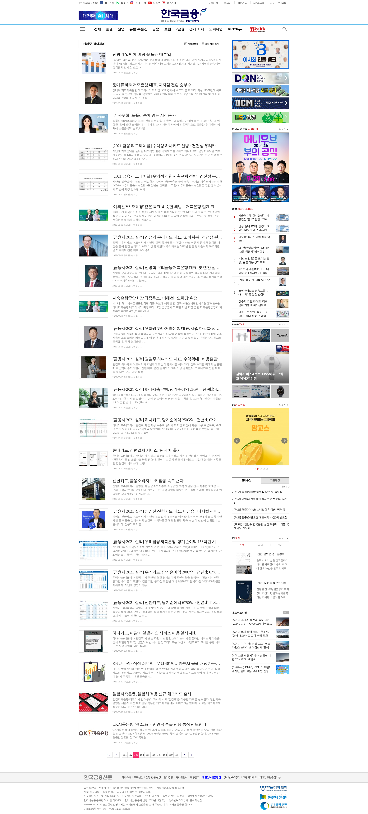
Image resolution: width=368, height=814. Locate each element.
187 (159, 754)
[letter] (169, 2)
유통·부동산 (138, 29)
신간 (279, 544)
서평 (260, 544)
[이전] (117, 755)
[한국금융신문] (88, 2)
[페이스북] (107, 2)
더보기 (282, 129)
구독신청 (213, 2)
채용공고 (194, 777)
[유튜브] (153, 2)
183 (136, 754)
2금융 (180, 29)
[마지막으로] (191, 755)
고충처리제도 (250, 777)
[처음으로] (110, 755)
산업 (121, 29)
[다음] (184, 755)
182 (130, 754)
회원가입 (242, 2)
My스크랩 (258, 2)
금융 (155, 29)
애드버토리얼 (239, 612)
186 (153, 754)
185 (148, 754)
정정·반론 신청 (153, 777)
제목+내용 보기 (212, 44)
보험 (167, 29)
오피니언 (216, 29)
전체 (97, 29)
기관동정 (275, 480)
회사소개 (126, 777)
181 (125, 754)
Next (284, 441)
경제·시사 (196, 29)
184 (142, 754)
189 (171, 754)
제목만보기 (193, 44)
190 (176, 754)
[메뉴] (82, 29)
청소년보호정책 (231, 777)
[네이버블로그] (121, 2)
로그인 (227, 2)
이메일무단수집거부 (270, 777)
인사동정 (246, 480)
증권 (109, 29)
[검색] (285, 29)
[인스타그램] (138, 2)
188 (165, 754)
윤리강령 (168, 777)
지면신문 (275, 2)
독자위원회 (181, 777)
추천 (241, 544)
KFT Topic (235, 29)
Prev (237, 441)
